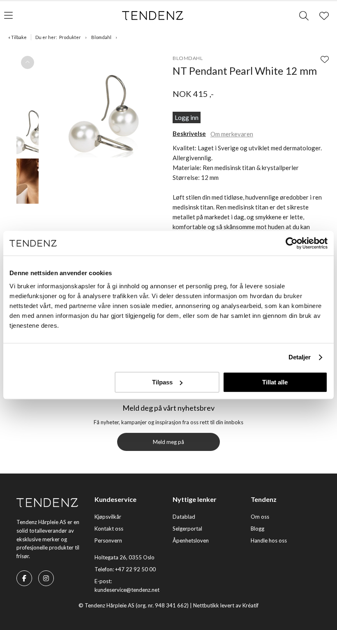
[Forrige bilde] (27, 62)
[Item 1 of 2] (27, 158)
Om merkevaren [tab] (231, 134)
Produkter (70, 37)
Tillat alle (275, 382)
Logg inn (187, 117)
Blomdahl (101, 37)
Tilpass (162, 382)
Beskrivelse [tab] (189, 133)
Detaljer (300, 357)
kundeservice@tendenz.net (127, 589)
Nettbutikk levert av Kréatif (226, 605)
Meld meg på (168, 442)
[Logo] (153, 15)
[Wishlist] (325, 59)
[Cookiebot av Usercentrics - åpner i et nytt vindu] (292, 243)
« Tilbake (17, 37)
